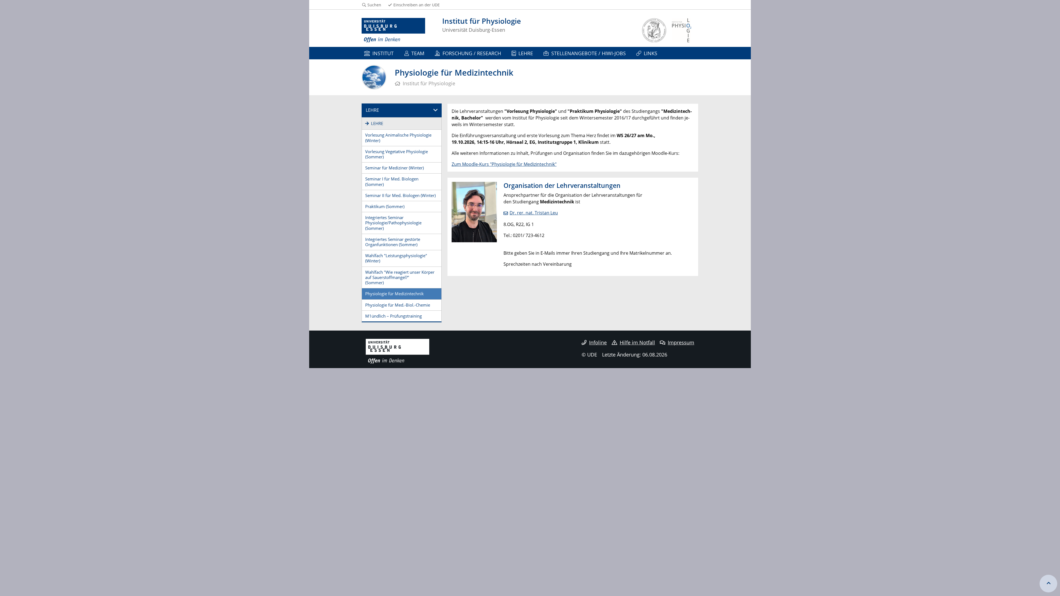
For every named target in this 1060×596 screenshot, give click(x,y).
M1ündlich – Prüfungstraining (393, 316)
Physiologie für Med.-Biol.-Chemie (397, 305)
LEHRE (525, 53)
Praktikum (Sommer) (384, 206)
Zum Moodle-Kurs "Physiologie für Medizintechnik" (504, 164)
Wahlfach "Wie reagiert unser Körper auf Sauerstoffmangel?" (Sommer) (399, 277)
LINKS (650, 53)
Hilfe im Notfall (637, 342)
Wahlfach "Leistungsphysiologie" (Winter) (396, 258)
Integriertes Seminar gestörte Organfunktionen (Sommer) (392, 241)
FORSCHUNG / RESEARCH (471, 53)
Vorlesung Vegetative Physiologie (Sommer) (396, 154)
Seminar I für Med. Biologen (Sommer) (391, 181)
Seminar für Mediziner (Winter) (394, 168)
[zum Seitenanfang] (1048, 583)
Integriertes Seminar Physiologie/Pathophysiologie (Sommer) (393, 223)
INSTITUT (383, 53)
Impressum (681, 342)
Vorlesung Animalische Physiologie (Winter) (398, 137)
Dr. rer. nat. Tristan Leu (534, 213)
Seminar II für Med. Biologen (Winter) (400, 195)
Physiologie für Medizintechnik (394, 293)
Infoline (598, 342)
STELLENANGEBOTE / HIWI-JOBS (588, 53)
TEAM (417, 53)
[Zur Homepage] (393, 30)
